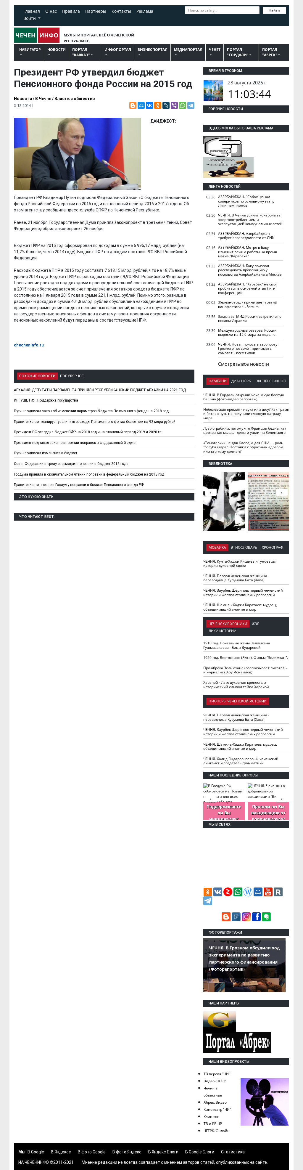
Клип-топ (211, 1116)
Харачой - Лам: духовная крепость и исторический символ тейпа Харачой (236, 684)
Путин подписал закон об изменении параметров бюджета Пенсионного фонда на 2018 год (91, 411)
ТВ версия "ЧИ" (217, 1073)
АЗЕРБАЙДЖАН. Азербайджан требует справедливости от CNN (246, 235)
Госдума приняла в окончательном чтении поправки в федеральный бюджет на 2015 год (89, 474)
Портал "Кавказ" (81, 52)
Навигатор (30, 49)
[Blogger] (132, 105)
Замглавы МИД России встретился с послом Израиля (249, 318)
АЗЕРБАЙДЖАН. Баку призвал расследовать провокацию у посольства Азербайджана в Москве (250, 270)
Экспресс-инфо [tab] (271, 380)
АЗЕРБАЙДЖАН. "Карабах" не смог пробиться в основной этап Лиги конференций (247, 288)
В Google (36, 1152)
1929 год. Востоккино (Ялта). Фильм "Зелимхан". (245, 657)
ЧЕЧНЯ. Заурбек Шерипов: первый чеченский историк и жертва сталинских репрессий (243, 592)
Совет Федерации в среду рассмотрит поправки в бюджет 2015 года (71, 464)
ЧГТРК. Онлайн (217, 1130)
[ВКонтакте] (149, 105)
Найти (274, 10)
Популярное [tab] (72, 376)
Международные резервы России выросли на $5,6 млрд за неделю (247, 332)
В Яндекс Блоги (163, 1152)
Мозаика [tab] (217, 547)
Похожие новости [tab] (37, 376)
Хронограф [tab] (272, 547)
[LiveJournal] (166, 105)
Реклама (144, 11)
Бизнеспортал (152, 49)
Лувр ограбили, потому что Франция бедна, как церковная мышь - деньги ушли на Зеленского (244, 430)
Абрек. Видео (215, 1102)
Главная (31, 11)
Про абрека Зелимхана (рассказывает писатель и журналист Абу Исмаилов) (245, 670)
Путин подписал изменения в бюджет (45, 453)
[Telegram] (190, 105)
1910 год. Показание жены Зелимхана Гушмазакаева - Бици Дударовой (236, 645)
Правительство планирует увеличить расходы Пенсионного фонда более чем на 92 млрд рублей (94, 422)
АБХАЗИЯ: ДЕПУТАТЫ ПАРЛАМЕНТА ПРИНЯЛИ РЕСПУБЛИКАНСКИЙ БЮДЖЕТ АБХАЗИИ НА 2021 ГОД (100, 390)
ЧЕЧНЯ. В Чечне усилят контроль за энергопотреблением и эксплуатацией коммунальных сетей (250, 219)
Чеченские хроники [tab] (228, 623)
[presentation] (282, 492)
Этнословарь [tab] (244, 547)
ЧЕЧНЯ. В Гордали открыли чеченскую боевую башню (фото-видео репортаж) (243, 397)
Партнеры (95, 11)
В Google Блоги (199, 1152)
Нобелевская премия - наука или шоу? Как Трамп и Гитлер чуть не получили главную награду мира (246, 414)
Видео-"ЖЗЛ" (215, 1081)
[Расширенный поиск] (188, 18)
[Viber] (174, 105)
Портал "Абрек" (269, 52)
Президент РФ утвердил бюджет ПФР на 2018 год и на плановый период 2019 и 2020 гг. (88, 432)
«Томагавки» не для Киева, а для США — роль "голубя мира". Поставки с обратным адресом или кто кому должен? (243, 447)
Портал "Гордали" (238, 52)
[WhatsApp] (182, 105)
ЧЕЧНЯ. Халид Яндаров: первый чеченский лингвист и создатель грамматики (240, 761)
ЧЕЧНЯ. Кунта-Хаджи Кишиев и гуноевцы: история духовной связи (239, 563)
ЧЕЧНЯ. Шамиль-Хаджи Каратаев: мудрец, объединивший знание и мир (240, 607)
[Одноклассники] (157, 105)
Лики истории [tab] (222, 630)
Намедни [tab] (218, 380)
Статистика (233, 1152)
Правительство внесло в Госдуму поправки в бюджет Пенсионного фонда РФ (79, 485)
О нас (51, 11)
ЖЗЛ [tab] (255, 623)
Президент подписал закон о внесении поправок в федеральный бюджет (75, 443)
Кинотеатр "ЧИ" (217, 1109)
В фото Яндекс (126, 1152)
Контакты (121, 11)
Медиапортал (188, 49)
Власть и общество (74, 98)
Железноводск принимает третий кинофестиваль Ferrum (247, 304)
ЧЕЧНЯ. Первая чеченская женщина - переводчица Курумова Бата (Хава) (236, 578)
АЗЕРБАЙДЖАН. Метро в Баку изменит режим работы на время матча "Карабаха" (247, 252)
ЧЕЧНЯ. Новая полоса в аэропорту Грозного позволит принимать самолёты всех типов (247, 348)
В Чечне (43, 98)
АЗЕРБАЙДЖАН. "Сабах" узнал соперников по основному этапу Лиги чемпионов (246, 201)
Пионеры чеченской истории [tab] (238, 701)
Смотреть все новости (243, 364)
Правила (71, 11)
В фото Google (92, 1152)
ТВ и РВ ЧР (213, 1123)
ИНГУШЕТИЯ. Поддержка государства (46, 400)
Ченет (214, 49)
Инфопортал (117, 49)
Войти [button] (30, 18)
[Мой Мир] (141, 105)
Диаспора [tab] (241, 380)
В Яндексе (61, 1152)
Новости (56, 49)
